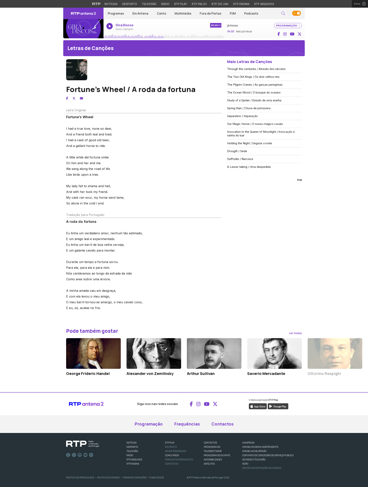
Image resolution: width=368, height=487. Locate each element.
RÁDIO (130, 455)
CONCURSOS (172, 455)
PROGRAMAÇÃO (287, 25)
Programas (116, 13)
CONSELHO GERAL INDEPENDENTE (260, 446)
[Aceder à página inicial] (83, 13)
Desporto (129, 4)
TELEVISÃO (132, 451)
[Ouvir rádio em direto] (83, 28)
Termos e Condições (134, 477)
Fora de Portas (210, 13)
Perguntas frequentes (179, 459)
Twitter (74, 455)
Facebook (68, 455)
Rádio (165, 4)
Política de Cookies (108, 477)
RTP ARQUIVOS (134, 459)
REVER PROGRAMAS (175, 451)
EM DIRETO (171, 446)
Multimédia (183, 13)
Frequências (187, 424)
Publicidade (157, 477)
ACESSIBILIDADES (213, 459)
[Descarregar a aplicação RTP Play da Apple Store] (258, 406)
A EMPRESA (248, 442)
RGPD (245, 463)
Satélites (209, 463)
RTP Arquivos (264, 4)
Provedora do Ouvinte (217, 455)
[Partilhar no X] (74, 98)
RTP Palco (199, 4)
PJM (233, 13)
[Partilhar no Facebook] (67, 98)
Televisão (149, 4)
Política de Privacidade (80, 477)
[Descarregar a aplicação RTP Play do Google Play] (278, 406)
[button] (283, 13)
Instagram (80, 455)
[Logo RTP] (82, 444)
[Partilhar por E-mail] (81, 98)
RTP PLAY (170, 442)
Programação (149, 424)
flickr (91, 455)
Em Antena (140, 13)
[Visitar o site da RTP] (96, 4)
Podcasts (251, 13)
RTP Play (180, 4)
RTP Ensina (241, 4)
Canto (161, 13)
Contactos (222, 424)
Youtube (85, 455)
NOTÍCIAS (131, 442)
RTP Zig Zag (220, 4)
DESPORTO (132, 446)
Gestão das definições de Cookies (261, 468)
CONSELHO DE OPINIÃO (254, 451)
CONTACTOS (210, 442)
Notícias (110, 4)
